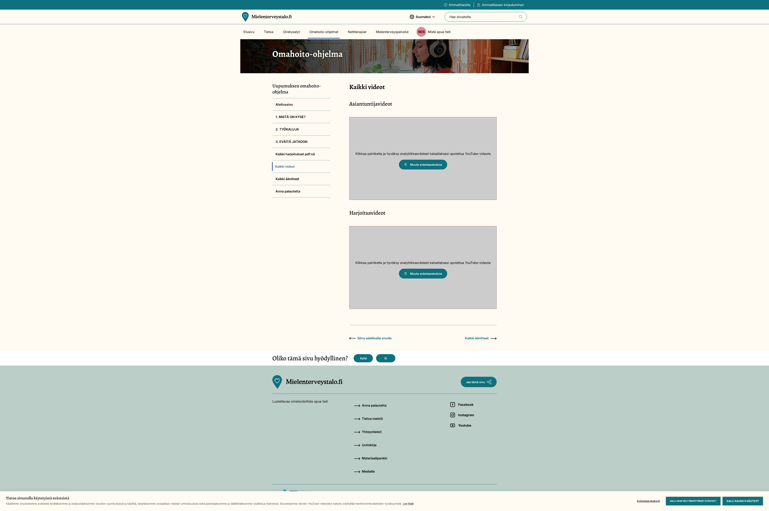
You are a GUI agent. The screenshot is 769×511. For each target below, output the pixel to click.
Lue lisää (408, 503)
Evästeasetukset (648, 501)
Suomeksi (420, 19)
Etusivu (249, 32)
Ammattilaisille (459, 5)
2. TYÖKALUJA (287, 129)
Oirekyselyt (291, 32)
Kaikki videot (285, 166)
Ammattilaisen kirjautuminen (503, 5)
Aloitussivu (284, 104)
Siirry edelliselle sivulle (374, 338)
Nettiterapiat (357, 32)
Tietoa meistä (372, 419)
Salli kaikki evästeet (743, 501)
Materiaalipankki (374, 458)
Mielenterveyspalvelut (392, 32)
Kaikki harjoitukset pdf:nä (295, 154)
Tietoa (268, 32)
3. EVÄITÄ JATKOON (291, 142)
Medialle (368, 471)
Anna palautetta (288, 191)
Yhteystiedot (372, 432)
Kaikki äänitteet (287, 179)
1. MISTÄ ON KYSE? (291, 117)
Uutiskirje (369, 445)
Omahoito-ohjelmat (323, 32)
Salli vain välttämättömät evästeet (693, 501)
